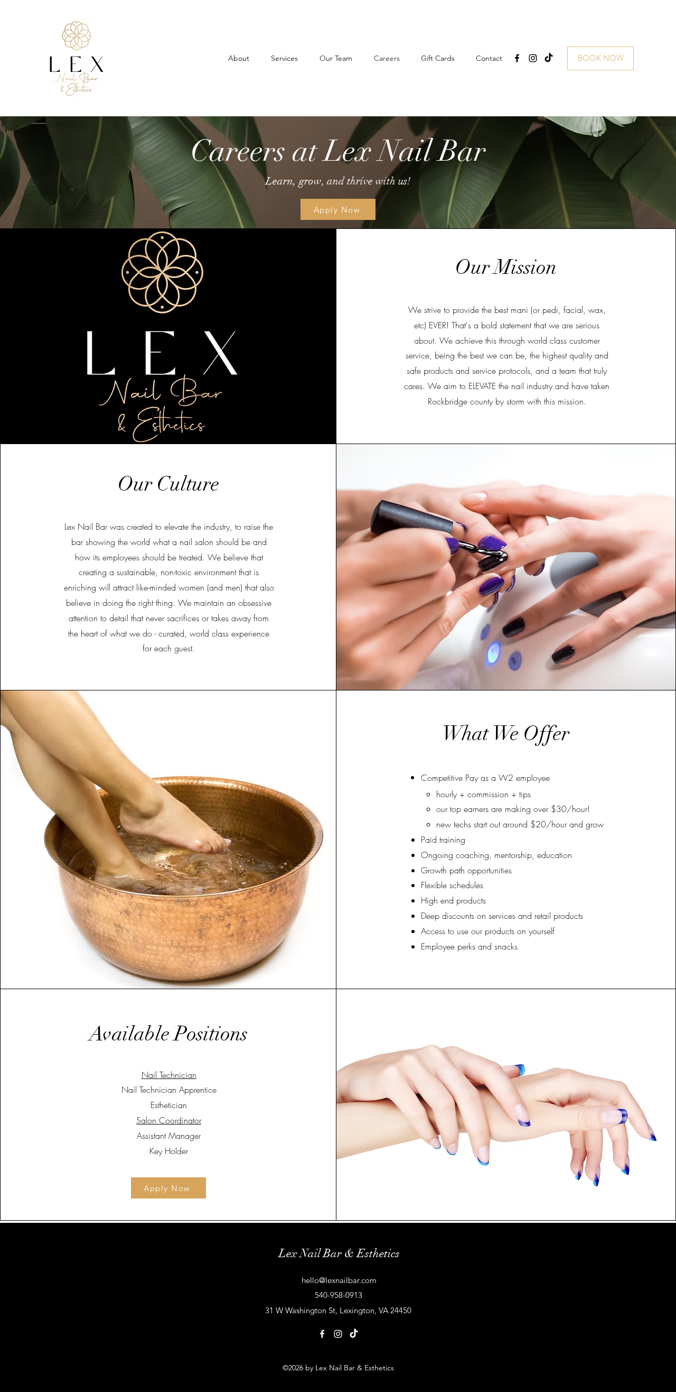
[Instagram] (533, 58)
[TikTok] (548, 58)
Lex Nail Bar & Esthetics (339, 1253)
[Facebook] (517, 58)
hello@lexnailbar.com (339, 1280)
